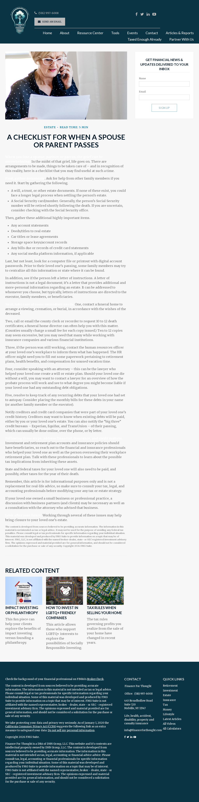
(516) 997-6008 (48, 13)
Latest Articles (172, 719)
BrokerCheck (95, 679)
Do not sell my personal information (71, 730)
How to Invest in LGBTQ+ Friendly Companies (62, 613)
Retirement (170, 685)
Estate (167, 695)
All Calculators (172, 728)
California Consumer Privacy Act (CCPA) (30, 726)
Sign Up (164, 107)
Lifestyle (168, 714)
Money (167, 709)
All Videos (169, 723)
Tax (165, 704)
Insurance (169, 700)
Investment (170, 690)
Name (142, 78)
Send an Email (52, 21)
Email (142, 91)
